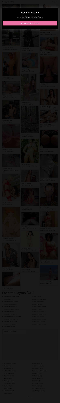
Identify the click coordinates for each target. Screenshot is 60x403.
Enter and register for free (30, 23)
